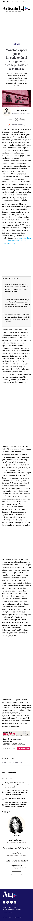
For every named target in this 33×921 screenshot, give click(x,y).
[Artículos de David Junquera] (7, 112)
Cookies (18, 910)
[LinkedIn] (16, 119)
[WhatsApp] (20, 119)
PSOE (20, 762)
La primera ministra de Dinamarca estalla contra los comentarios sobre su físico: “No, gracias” (17, 804)
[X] (13, 119)
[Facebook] (9, 119)
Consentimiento (7, 912)
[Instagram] (7, 902)
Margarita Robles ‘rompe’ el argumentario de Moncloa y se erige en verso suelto (17, 785)
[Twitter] (4, 902)
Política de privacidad (9, 910)
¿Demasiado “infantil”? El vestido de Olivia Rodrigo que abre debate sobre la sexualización (17, 792)
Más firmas (15, 873)
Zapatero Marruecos (23, 2)
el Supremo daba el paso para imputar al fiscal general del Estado (16, 241)
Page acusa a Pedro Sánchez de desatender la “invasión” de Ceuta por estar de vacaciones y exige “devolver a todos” (16, 288)
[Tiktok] (15, 902)
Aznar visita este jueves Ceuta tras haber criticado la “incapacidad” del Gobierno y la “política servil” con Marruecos (17, 318)
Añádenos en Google (18, 125)
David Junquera (22, 110)
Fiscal (4, 762)
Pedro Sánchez (12, 762)
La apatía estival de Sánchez (15, 798)
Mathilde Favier (11, 2)
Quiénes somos (7, 907)
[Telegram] (24, 119)
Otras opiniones (8, 811)
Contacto (15, 907)
